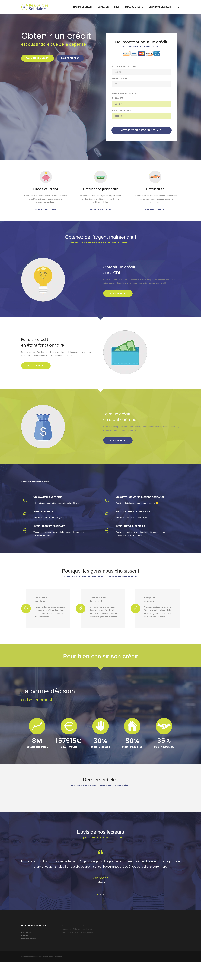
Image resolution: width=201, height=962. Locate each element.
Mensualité (117, 98)
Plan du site (26, 932)
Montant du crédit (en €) (124, 66)
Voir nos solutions (45, 209)
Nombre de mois (119, 78)
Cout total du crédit (122, 110)
